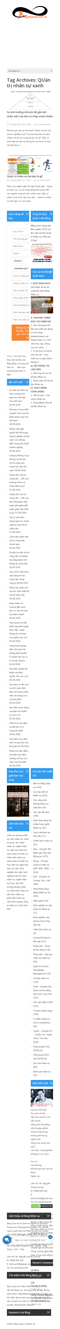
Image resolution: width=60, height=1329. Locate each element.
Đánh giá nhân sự (42, 1071)
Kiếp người (38, 900)
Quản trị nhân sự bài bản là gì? (25, 176)
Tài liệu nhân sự (41, 978)
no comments (43, 124)
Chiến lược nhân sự (42, 840)
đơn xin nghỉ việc (20, 864)
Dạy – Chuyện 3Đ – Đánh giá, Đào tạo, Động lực (42, 853)
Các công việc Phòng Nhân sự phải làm (40, 804)
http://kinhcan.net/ (27, 1294)
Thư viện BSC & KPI (43, 1002)
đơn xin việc (13, 868)
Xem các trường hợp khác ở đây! (16, 371)
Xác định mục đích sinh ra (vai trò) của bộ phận (18, 743)
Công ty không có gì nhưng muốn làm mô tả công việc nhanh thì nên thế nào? (19, 462)
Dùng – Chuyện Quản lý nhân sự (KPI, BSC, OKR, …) (43, 865)
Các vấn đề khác (41, 812)
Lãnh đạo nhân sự (42, 929)
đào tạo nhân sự (19, 850)
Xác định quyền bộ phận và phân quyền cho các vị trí (18, 672)
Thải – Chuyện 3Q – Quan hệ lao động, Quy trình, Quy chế (43, 990)
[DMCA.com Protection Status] (42, 1207)
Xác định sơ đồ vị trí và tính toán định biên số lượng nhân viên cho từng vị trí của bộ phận (19, 691)
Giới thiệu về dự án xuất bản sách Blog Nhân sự (40, 291)
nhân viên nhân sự (16, 857)
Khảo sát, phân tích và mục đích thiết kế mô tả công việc (19, 591)
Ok (32, 1273)
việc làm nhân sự (15, 894)
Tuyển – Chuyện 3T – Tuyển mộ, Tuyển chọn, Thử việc (42, 1035)
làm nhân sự (17, 839)
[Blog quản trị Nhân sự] (30, 12)
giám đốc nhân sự (15, 898)
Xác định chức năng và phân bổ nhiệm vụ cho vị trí (19, 711)
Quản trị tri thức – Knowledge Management (41, 970)
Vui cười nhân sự (41, 1063)
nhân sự (11, 835)
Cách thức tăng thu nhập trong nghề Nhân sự (42, 824)
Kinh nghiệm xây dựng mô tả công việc (41, 921)
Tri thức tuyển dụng (42, 1010)
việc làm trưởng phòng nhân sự (16, 887)
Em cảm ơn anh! (38, 1285)
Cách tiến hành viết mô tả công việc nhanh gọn (18, 540)
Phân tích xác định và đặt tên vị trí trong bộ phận (18, 727)
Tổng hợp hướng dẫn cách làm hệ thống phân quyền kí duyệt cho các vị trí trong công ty (18, 653)
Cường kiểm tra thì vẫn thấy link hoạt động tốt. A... (43, 1299)
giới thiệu (49, 1251)
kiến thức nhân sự (19, 890)
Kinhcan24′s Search (24, 1305)
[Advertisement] (30, 42)
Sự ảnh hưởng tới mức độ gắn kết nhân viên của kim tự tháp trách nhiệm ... (30, 116)
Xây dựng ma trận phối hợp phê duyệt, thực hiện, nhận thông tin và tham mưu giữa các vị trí (19, 630)
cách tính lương (14, 901)
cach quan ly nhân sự (17, 853)
